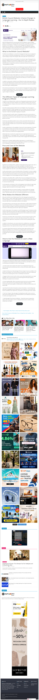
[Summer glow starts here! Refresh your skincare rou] (28, 514)
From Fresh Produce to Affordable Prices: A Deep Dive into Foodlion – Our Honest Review (18, 314)
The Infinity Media (10, 21)
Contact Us (26, 687)
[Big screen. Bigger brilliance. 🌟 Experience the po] (28, 496)
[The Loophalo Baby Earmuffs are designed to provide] (10, 496)
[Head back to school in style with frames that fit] (28, 423)
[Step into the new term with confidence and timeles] (10, 459)
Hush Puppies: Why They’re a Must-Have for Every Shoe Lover (16, 310)
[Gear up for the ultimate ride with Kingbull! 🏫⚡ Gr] (28, 369)
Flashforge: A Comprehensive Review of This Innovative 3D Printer (20, 572)
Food (17, 687)
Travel (18, 683)
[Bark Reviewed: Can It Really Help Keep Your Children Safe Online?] (5, 582)
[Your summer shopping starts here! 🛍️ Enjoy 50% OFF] (10, 477)
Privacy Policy (26, 685)
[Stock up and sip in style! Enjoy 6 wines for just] (10, 369)
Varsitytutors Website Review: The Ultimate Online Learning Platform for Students (30, 328)
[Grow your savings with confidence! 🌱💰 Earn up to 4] (10, 441)
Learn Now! (19, 94)
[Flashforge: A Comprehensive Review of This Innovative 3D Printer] (5, 572)
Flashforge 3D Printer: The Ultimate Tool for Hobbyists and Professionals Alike (17, 564)
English (30, 699)
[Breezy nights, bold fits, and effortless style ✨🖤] (10, 387)
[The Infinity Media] (3, 12)
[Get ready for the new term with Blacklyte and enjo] (28, 405)
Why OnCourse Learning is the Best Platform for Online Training (7, 328)
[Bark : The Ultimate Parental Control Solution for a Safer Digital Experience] (5, 577)
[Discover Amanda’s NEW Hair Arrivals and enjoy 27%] (28, 387)
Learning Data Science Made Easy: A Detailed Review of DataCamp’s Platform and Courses (19, 328)
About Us (25, 683)
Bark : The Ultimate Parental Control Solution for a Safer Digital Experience (21, 578)
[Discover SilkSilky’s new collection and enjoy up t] (10, 351)
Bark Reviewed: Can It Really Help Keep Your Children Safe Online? (20, 583)
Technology (4, 561)
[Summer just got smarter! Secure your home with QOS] (10, 514)
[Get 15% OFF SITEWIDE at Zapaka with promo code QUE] (10, 405)
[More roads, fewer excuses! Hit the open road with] (10, 423)
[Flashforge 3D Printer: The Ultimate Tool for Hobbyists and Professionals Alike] (19, 550)
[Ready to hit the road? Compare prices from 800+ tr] (28, 477)
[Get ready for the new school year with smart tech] (28, 351)
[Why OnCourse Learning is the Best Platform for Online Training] (7, 320)
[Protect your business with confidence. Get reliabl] (28, 441)
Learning (4, 16)
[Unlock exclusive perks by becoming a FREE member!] (28, 459)
